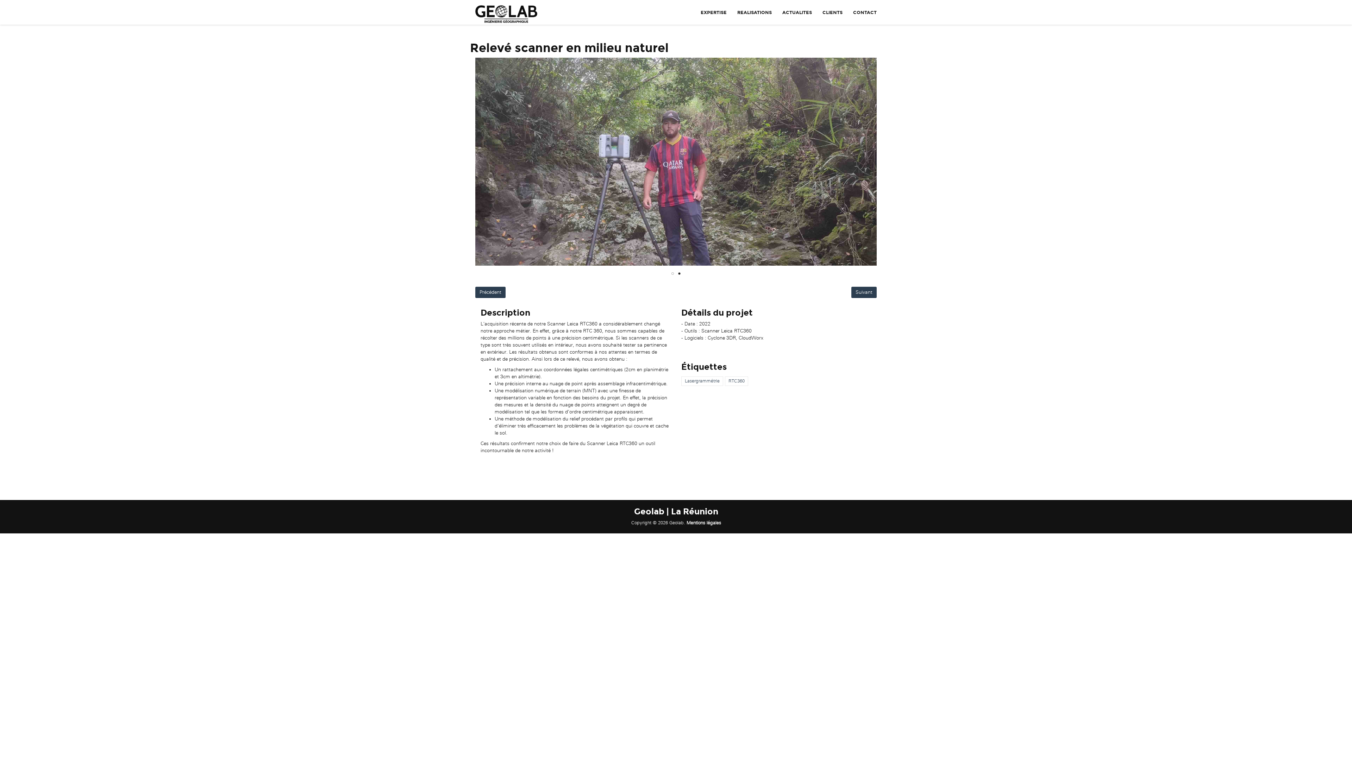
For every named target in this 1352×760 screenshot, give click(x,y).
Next (887, 162)
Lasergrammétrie (702, 381)
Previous (465, 162)
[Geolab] (503, 12)
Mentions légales (704, 522)
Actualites (797, 12)
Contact (865, 12)
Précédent (490, 292)
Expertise (714, 12)
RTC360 (736, 381)
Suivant (864, 292)
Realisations (754, 12)
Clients (832, 12)
